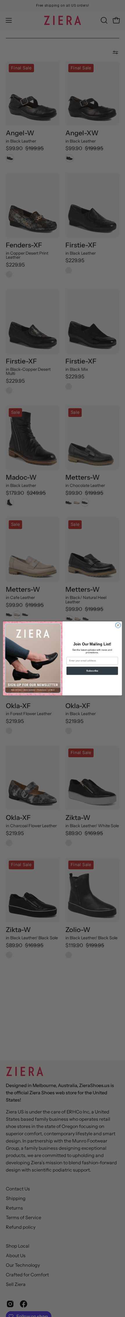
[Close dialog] (118, 625)
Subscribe (92, 671)
